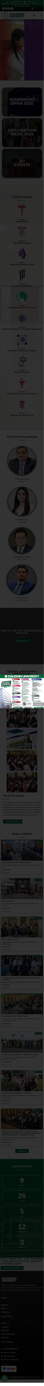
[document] (22, 691)
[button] (42, 676)
